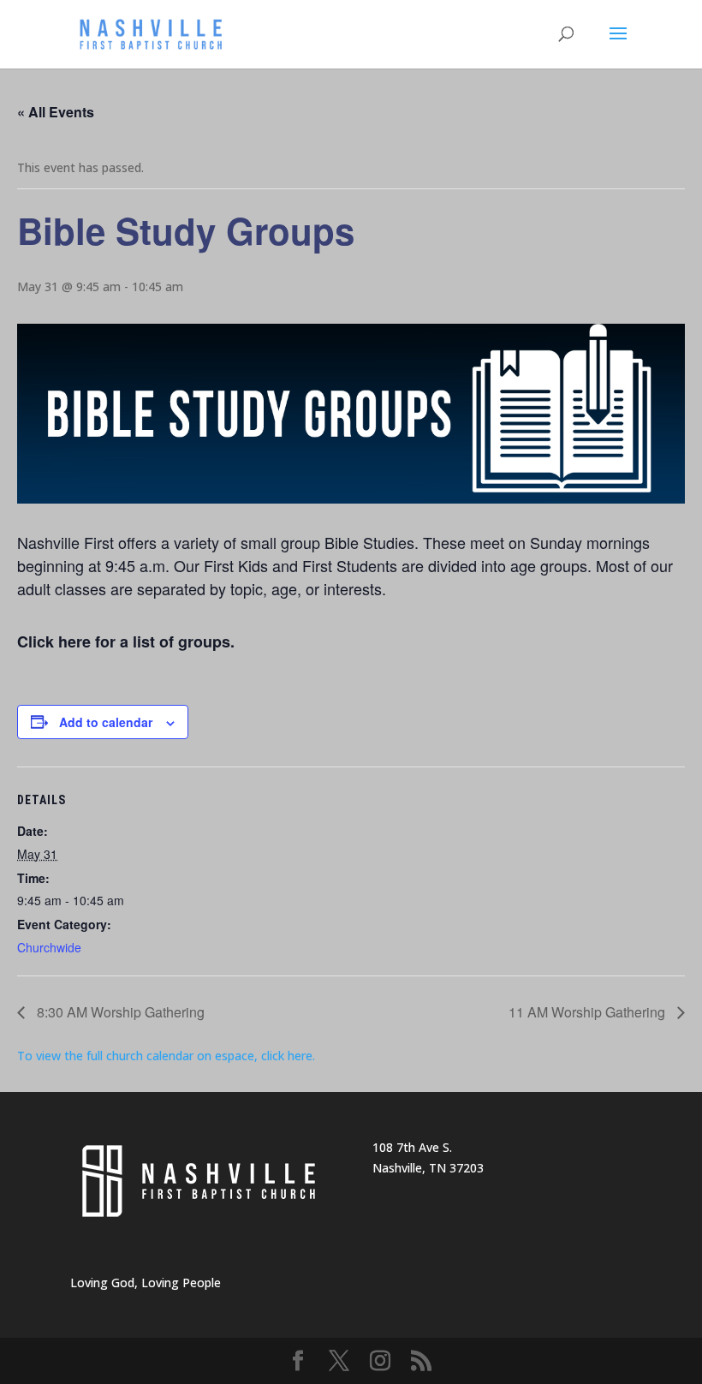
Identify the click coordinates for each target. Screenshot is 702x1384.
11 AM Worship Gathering (589, 1012)
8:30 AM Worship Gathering (119, 1012)
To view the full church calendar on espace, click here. (167, 1055)
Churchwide (49, 947)
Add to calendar (105, 722)
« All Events (55, 112)
